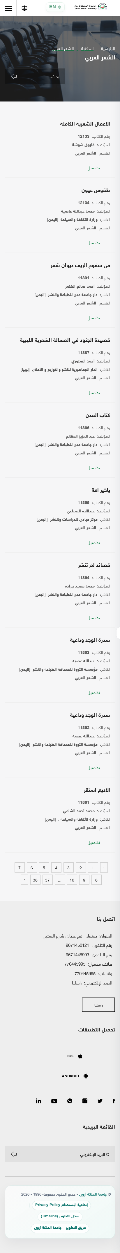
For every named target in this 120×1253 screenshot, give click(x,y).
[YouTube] (54, 1101)
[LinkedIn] (38, 1101)
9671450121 (77, 945)
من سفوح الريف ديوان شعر (80, 266)
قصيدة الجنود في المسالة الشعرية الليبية (65, 341)
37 (47, 879)
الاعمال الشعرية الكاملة (85, 124)
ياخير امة (101, 490)
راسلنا (77, 982)
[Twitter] (100, 1101)
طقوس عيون (96, 191)
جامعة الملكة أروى (93, 1195)
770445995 (74, 964)
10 (72, 879)
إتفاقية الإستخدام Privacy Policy (61, 1205)
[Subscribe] (13, 1154)
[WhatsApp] (69, 1101)
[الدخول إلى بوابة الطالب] (24, 8)
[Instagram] (84, 1101)
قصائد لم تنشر (94, 566)
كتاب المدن (98, 416)
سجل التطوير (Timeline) (60, 1216)
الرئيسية (108, 48)
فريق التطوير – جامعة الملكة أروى (60, 1228)
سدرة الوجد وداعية (90, 640)
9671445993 (77, 954)
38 (35, 879)
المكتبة (87, 48)
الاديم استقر (97, 790)
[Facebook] (114, 1101)
